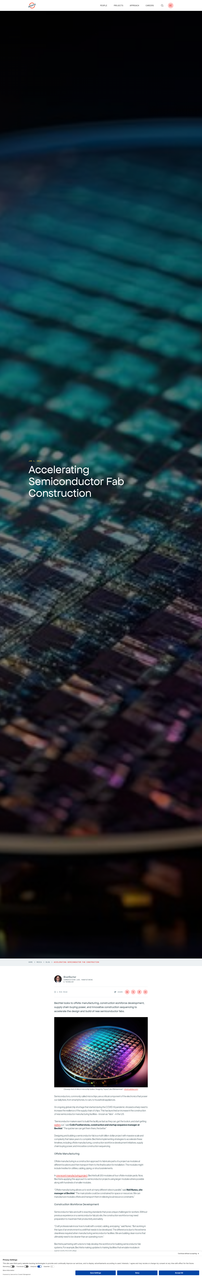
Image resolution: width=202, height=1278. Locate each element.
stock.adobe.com (131, 1089)
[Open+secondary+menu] (170, 5)
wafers (57, 1124)
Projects (118, 5)
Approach (134, 5)
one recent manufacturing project (71, 1175)
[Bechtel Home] (32, 5)
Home (31, 962)
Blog (48, 962)
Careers (150, 5)
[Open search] (162, 5)
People (103, 5)
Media (39, 962)
